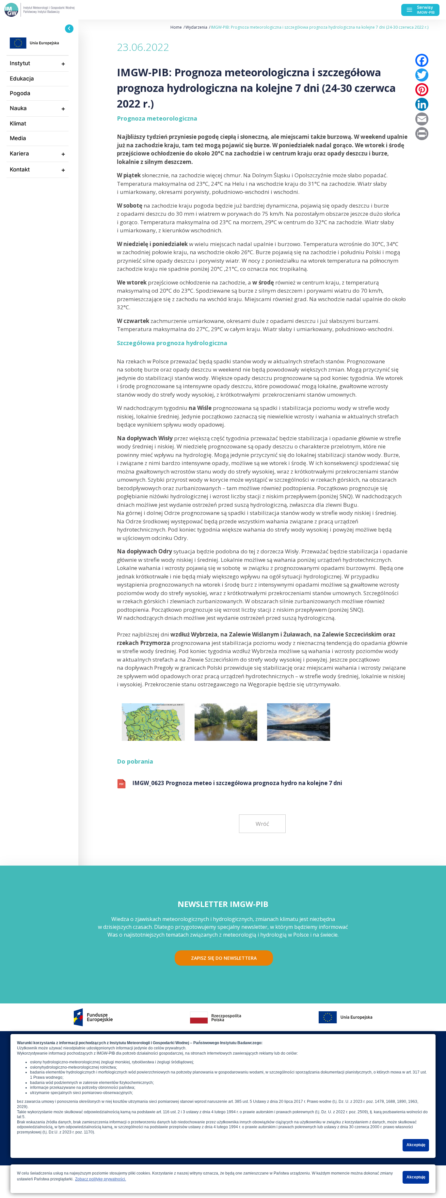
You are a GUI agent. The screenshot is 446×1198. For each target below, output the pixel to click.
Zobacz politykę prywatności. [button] (100, 1179)
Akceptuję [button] (415, 1145)
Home (176, 27)
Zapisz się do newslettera (224, 958)
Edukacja (22, 78)
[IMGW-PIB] (52, 10)
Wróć (262, 823)
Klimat (18, 123)
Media (18, 138)
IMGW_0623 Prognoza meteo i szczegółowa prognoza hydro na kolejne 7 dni (237, 783)
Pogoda (20, 93)
